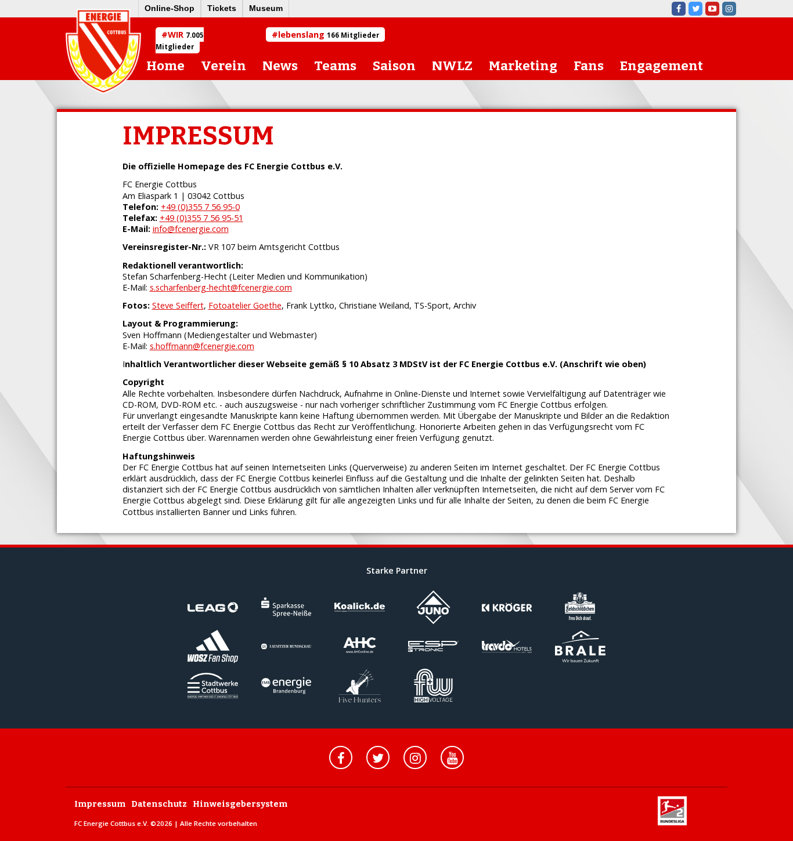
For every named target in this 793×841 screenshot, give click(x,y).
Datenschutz (159, 804)
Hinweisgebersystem (240, 804)
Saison (394, 66)
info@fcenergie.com (191, 228)
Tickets (221, 8)
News (280, 66)
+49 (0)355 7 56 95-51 (201, 217)
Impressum (99, 804)
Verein (223, 66)
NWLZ (452, 66)
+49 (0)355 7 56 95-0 (200, 206)
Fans (589, 66)
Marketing (523, 66)
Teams (335, 66)
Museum (266, 8)
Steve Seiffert (178, 305)
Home (165, 66)
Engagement (661, 66)
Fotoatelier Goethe (245, 305)
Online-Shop (169, 8)
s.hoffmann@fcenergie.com (202, 345)
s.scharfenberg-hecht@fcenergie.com (221, 287)
